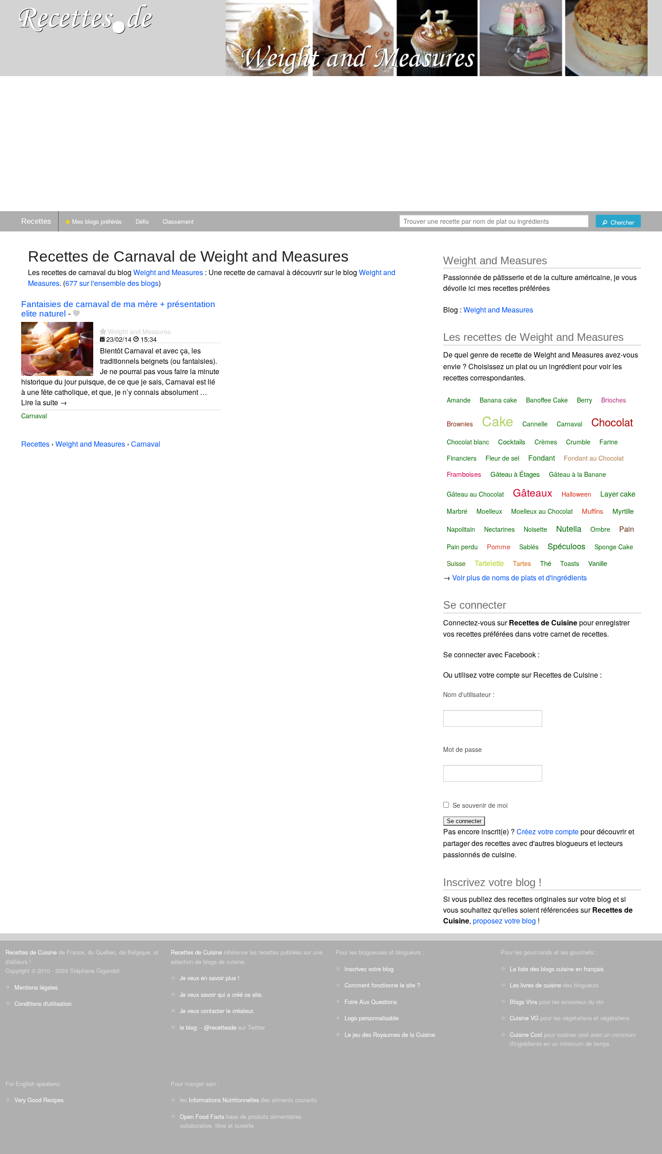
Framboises (464, 474)
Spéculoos (566, 546)
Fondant (541, 458)
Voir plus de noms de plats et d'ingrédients (519, 577)
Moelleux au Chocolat (542, 511)
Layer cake (617, 494)
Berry (584, 399)
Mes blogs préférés (96, 221)
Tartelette (489, 563)
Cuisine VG (524, 1018)
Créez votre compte (548, 831)
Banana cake (498, 399)
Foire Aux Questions (371, 1001)
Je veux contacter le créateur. (217, 1010)
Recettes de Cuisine (31, 952)
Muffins (592, 511)
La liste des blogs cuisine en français (556, 968)
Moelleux (489, 511)
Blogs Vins (523, 1001)
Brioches (613, 399)
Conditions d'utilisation (43, 1003)
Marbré (457, 511)
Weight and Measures (168, 272)
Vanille (597, 563)
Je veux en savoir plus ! (210, 977)
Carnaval (34, 415)
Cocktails (512, 441)
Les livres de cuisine (535, 985)
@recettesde (220, 1027)
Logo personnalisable (372, 1018)
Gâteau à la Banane (577, 474)
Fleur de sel (502, 457)
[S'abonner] (103, 331)
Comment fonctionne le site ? (382, 985)
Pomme (498, 546)
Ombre (600, 529)
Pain (626, 529)
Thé (545, 563)
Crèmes (546, 441)
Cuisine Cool (526, 1034)
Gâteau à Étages (515, 474)
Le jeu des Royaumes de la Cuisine (390, 1034)
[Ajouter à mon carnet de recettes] (76, 313)
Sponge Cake (613, 546)
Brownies (460, 423)
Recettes (36, 221)
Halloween (576, 493)
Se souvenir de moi (480, 805)
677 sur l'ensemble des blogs (112, 283)
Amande (459, 399)
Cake (497, 420)
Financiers (461, 457)
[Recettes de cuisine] (85, 18)
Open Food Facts (202, 1116)
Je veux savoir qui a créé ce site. (221, 994)
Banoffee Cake (547, 399)
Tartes (522, 563)
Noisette (535, 529)
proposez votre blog (504, 920)
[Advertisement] (331, 144)
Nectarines (499, 529)
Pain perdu (462, 546)
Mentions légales (36, 987)
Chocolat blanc (468, 441)
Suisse (456, 563)
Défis (142, 221)
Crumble (578, 441)
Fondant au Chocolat (594, 457)
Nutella (568, 528)
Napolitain (461, 529)
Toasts (569, 563)
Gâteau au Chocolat (475, 493)
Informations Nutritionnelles (224, 1099)
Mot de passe (462, 749)
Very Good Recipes (38, 1099)
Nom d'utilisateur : (468, 694)
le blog (188, 1027)
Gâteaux (533, 492)
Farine (608, 441)
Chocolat (612, 422)
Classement (178, 221)
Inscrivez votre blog (369, 968)
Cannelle (535, 423)
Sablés (529, 546)
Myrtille (623, 511)
